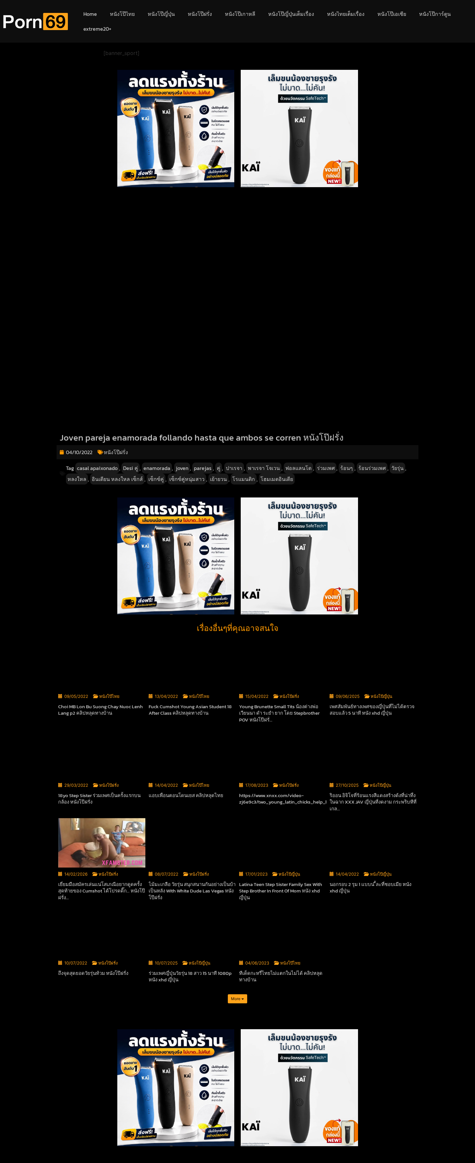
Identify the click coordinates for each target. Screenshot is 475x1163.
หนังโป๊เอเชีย (391, 14)
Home (90, 14)
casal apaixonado (97, 468)
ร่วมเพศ (326, 468)
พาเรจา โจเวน (264, 468)
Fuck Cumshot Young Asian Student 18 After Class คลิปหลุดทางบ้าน (190, 710)
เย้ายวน (218, 479)
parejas (202, 468)
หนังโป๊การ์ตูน (435, 14)
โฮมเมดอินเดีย (276, 479)
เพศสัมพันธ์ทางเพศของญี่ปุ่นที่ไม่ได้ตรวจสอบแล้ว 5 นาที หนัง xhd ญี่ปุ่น (372, 710)
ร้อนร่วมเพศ (372, 468)
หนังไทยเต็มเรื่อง (345, 14)
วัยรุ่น (397, 468)
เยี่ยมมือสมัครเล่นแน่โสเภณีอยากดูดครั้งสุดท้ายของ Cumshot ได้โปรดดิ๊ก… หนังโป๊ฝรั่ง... (101, 890)
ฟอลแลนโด (298, 468)
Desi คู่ (130, 468)
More (236, 998)
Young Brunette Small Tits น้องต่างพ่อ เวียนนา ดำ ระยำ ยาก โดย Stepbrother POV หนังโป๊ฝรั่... (279, 713)
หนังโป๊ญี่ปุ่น (161, 14)
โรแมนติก (243, 479)
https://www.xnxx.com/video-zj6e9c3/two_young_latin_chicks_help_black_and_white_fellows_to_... (315, 799)
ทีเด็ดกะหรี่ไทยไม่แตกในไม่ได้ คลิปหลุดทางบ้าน (280, 976)
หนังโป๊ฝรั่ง (200, 14)
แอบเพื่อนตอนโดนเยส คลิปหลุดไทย (186, 795)
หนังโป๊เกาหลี (240, 14)
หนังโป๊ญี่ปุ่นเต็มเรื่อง (291, 14)
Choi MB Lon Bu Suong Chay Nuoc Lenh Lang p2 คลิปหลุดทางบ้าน (100, 710)
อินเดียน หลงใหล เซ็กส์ (117, 479)
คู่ (218, 468)
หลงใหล (77, 479)
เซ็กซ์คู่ (156, 479)
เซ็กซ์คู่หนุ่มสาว (187, 479)
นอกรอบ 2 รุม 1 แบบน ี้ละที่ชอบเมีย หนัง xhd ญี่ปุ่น (370, 887)
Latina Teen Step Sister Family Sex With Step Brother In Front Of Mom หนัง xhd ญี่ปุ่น (280, 890)
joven (182, 468)
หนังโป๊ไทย (122, 14)
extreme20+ (97, 29)
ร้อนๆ (346, 468)
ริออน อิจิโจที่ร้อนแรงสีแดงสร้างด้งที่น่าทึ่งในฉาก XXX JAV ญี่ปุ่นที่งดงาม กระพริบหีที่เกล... (373, 802)
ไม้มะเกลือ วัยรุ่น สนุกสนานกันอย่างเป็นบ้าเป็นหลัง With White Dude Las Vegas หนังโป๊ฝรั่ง (192, 890)
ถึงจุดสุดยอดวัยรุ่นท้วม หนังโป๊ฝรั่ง (93, 973)
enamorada (156, 468)
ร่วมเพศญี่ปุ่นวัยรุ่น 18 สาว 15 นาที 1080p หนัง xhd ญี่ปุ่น (190, 976)
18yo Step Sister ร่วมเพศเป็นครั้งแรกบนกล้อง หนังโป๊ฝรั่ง (99, 799)
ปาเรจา (234, 468)
